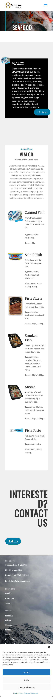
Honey (8, 630)
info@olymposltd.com (20, 581)
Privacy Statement (31, 693)
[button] (49, 647)
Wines (8, 634)
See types (43, 112)
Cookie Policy (18, 693)
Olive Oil (9, 615)
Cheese (8, 625)
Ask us (13, 541)
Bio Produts (10, 639)
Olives (8, 620)
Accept (27, 672)
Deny (26, 679)
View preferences (26, 687)
